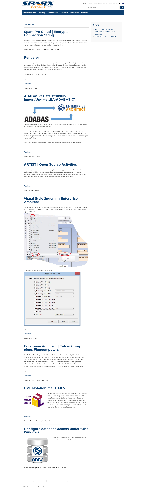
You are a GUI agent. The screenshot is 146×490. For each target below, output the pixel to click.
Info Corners (74, 12)
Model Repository (49, 467)
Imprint (68, 481)
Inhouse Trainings (102, 3)
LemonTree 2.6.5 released (105, 36)
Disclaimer (59, 481)
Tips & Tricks (33, 88)
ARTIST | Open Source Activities (50, 164)
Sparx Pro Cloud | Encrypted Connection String (47, 33)
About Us (85, 3)
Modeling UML (46, 421)
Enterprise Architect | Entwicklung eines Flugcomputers (52, 348)
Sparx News (92, 3)
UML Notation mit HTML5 (44, 388)
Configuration (36, 467)
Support (34, 481)
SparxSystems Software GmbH (36, 487)
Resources (64, 12)
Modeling (42, 12)
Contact (42, 481)
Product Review (34, 190)
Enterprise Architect (29, 12)
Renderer (31, 57)
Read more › (28, 83)
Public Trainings (113, 3)
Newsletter (84, 12)
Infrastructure (45, 49)
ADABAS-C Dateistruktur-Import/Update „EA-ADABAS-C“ (50, 97)
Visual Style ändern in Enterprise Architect (51, 200)
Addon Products (52, 12)
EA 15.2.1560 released (104, 29)
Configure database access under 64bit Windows (56, 430)
